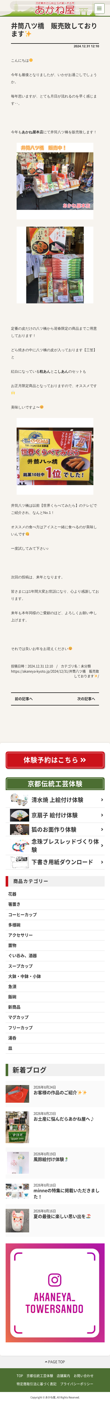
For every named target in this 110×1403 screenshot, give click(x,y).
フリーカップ (20, 1028)
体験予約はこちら (52, 760)
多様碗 (14, 925)
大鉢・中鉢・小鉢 (24, 976)
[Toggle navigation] (99, 8)
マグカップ (18, 1017)
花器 (12, 894)
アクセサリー (20, 935)
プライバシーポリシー (76, 1384)
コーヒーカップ (22, 915)
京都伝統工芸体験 (55, 783)
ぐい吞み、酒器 (22, 956)
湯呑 (12, 1038)
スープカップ (20, 966)
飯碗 (12, 997)
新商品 (14, 1007)
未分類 (86, 666)
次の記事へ (86, 699)
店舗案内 (63, 1375)
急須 (12, 987)
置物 (12, 945)
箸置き (14, 904)
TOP (20, 1375)
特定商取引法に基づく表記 (37, 1384)
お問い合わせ (84, 1375)
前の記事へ (24, 699)
